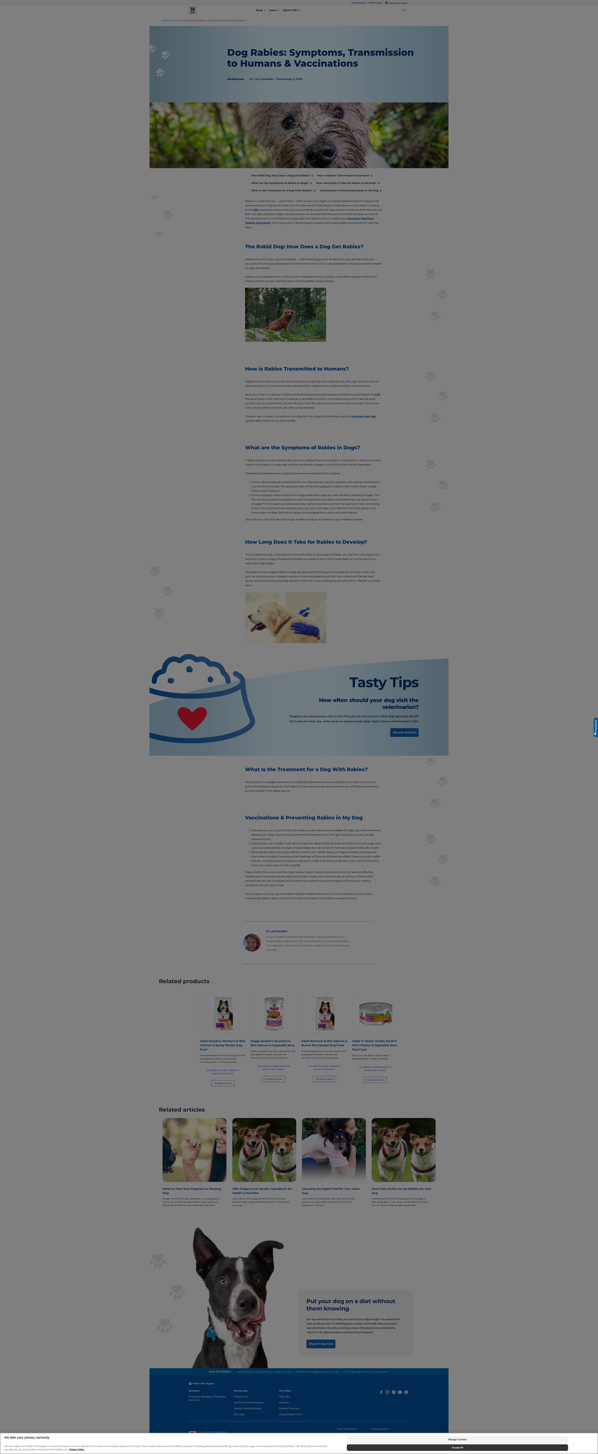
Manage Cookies (457, 1439)
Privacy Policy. (77, 1449)
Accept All (457, 1447)
